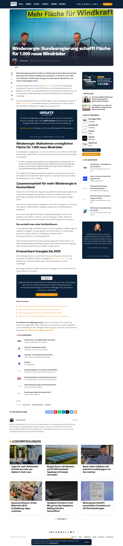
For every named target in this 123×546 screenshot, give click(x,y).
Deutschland (26, 404)
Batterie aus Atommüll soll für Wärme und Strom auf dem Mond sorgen (43, 316)
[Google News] (79, 4)
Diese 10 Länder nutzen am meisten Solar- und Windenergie (39, 310)
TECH (23, 44)
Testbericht (57, 499)
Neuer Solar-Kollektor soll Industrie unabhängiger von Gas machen (97, 469)
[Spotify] (87, 4)
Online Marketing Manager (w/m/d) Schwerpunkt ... (40, 385)
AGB (63, 136)
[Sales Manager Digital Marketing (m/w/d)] (19, 393)
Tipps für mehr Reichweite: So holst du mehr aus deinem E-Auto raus (25, 469)
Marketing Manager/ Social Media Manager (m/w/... (40, 377)
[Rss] (97, 4)
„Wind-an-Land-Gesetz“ (61, 259)
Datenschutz (53, 543)
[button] (87, 542)
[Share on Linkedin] (12, 91)
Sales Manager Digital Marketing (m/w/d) (37, 392)
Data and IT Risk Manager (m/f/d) (35, 347)
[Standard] (19, 363)
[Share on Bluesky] (12, 99)
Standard (27, 362)
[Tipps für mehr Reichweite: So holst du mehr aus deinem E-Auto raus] (26, 454)
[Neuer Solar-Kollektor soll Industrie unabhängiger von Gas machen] (97, 454)
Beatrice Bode (24, 61)
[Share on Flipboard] (12, 83)
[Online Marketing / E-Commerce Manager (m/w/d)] (85, 199)
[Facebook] (77, 4)
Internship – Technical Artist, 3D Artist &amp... (38, 355)
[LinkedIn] (83, 4)
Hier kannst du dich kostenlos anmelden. (38, 330)
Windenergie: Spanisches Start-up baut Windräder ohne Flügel (40, 313)
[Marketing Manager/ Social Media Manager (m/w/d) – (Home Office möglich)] (19, 378)
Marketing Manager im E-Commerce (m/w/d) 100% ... (41, 370)
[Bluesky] (95, 4)
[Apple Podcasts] (89, 4)
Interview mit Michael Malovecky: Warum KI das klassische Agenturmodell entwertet (102, 99)
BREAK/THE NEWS (17, 499)
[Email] (75, 412)
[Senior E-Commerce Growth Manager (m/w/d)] (85, 178)
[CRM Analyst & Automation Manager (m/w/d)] (85, 211)
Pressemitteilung (26, 103)
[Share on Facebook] (12, 79)
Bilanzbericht (48, 86)
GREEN (16, 44)
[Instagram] (81, 4)
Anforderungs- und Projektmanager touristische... (40, 340)
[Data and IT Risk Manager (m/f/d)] (19, 348)
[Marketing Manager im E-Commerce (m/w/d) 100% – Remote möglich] (19, 371)
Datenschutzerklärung (48, 136)
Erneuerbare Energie (37, 404)
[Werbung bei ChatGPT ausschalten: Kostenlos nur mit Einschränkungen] (97, 491)
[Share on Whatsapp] (12, 87)
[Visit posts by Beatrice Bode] (14, 60)
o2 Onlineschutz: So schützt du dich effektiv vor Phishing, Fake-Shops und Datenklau (102, 107)
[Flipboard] (85, 4)
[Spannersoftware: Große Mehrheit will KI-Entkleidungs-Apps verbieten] (26, 491)
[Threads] (93, 4)
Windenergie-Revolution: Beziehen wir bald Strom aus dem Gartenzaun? (43, 306)
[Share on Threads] (12, 95)
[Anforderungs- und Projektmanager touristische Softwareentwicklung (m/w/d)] (19, 341)
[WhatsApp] (91, 4)
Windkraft (48, 404)
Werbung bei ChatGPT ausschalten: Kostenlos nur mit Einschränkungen (96, 506)
